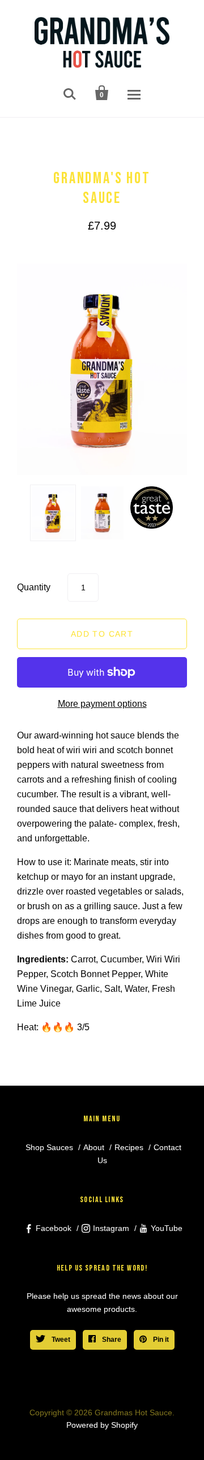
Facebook (53, 1228)
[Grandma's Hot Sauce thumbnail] (53, 512)
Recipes (128, 1147)
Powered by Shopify (102, 1424)
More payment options (102, 704)
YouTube (166, 1228)
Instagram (111, 1228)
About (93, 1147)
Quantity (33, 587)
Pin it (160, 1340)
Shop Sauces (49, 1147)
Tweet (60, 1340)
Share (110, 1340)
